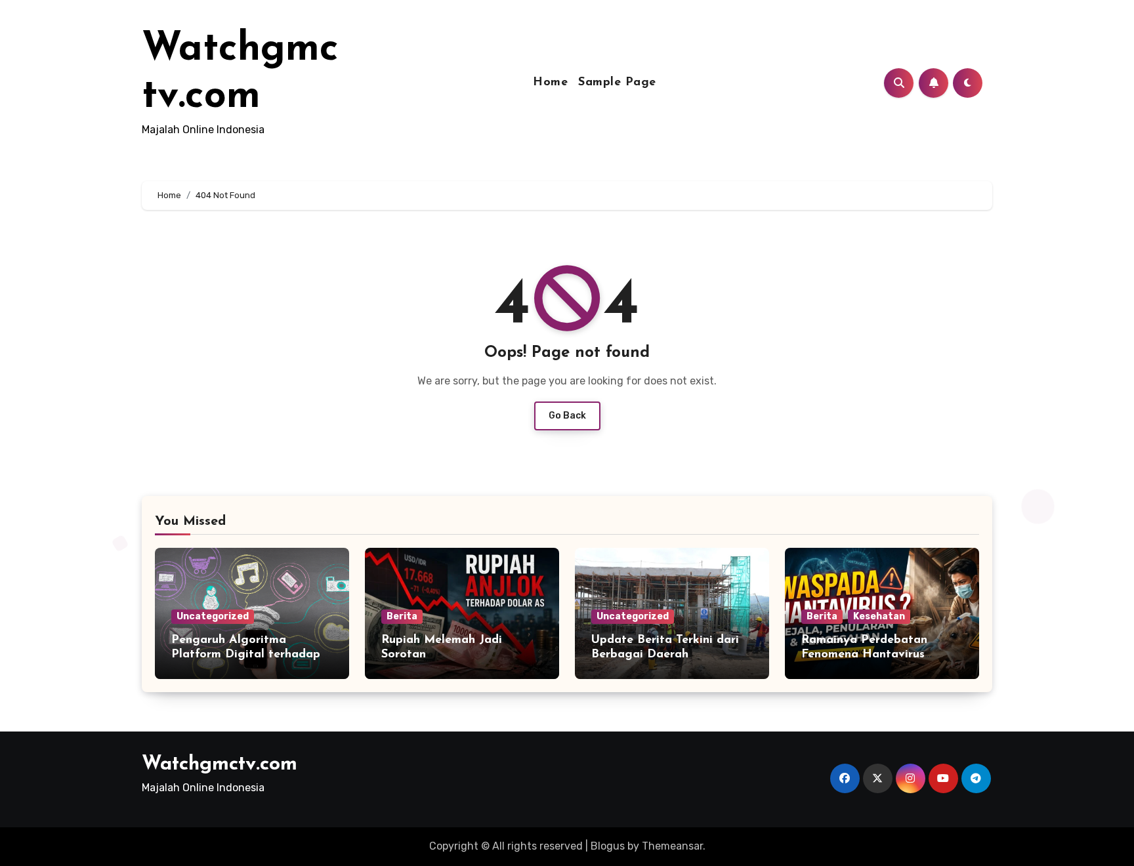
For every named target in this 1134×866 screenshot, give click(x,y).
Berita (402, 616)
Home (550, 83)
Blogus (608, 846)
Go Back (567, 415)
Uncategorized (213, 616)
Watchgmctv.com (219, 764)
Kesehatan (879, 616)
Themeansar (672, 846)
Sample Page (617, 83)
